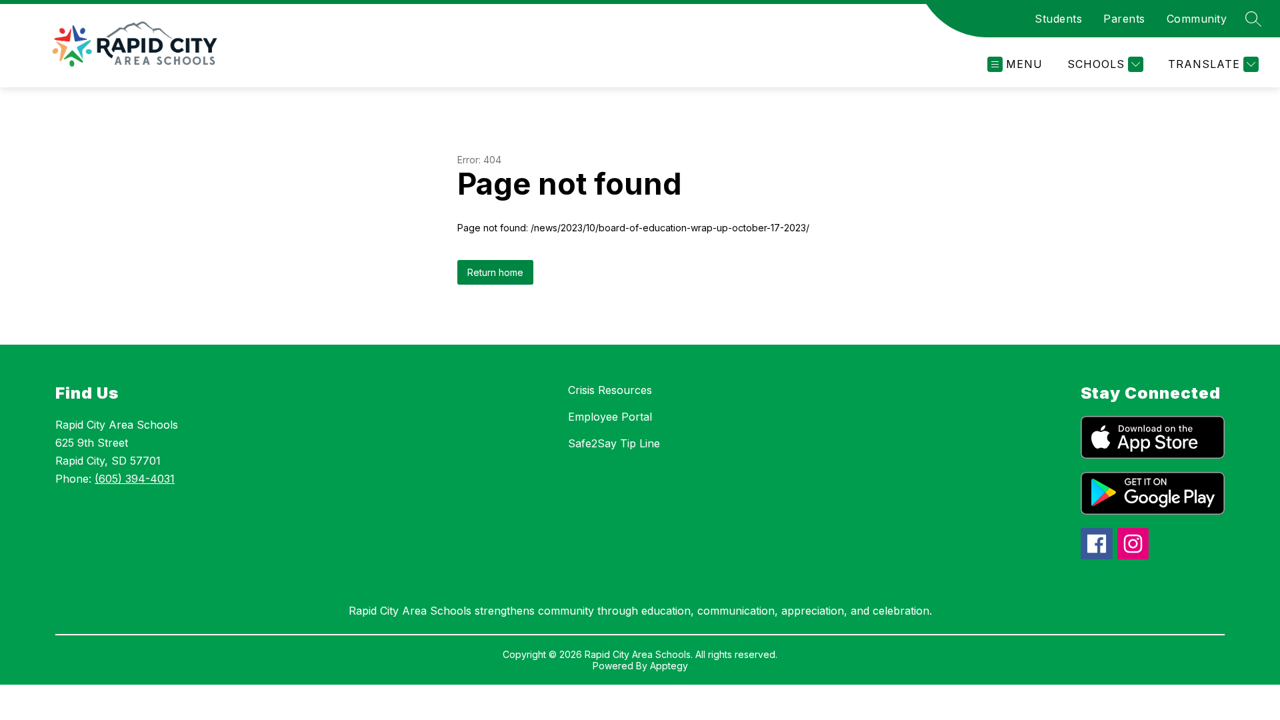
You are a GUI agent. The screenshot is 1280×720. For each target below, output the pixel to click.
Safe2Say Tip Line (614, 443)
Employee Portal (610, 416)
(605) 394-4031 (135, 478)
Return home (495, 272)
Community (1197, 18)
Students (1058, 18)
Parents (1124, 18)
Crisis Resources (610, 390)
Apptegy (669, 665)
